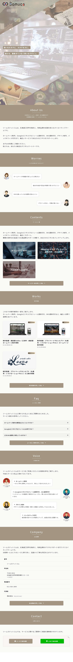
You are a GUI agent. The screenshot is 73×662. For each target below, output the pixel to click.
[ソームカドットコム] (13, 4)
